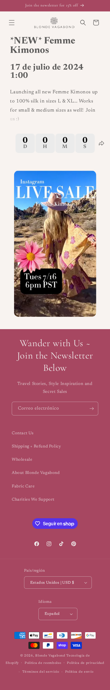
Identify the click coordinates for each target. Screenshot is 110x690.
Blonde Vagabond (50, 655)
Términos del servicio (40, 672)
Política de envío (79, 672)
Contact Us (23, 433)
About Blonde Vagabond (36, 473)
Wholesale (22, 460)
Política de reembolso (43, 663)
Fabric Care (23, 486)
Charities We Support (33, 500)
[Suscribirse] (91, 408)
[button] (11, 22)
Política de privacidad (85, 663)
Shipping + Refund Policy (36, 447)
